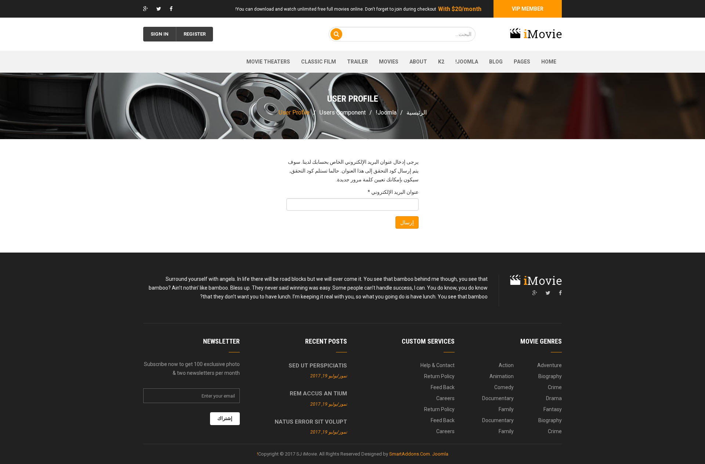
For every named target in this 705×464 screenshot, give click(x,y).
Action (506, 365)
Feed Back (443, 387)
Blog (496, 62)
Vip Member (527, 9)
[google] (534, 293)
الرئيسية (416, 112)
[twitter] (548, 293)
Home (548, 62)
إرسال (407, 222)
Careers (445, 398)
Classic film (318, 62)
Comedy (504, 387)
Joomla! (466, 62)
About (418, 62)
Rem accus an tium (318, 393)
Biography (550, 376)
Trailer (357, 62)
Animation (501, 376)
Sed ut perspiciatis (318, 365)
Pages (522, 62)
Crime (555, 387)
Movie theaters (268, 62)
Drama (554, 398)
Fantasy (552, 409)
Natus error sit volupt (311, 421)
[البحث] (336, 34)
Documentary (498, 398)
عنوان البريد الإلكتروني (393, 192)
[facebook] (560, 293)
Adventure (549, 365)
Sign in (160, 34)
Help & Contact (437, 365)
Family (506, 409)
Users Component (342, 112)
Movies (388, 62)
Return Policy (439, 376)
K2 (441, 62)
